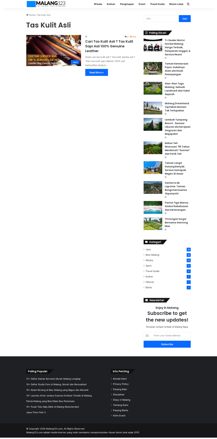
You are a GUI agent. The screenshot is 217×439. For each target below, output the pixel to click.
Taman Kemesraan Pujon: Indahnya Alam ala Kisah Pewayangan (176, 69)
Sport (149, 265)
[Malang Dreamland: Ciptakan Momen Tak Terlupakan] (153, 108)
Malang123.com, (55, 428)
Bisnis (149, 287)
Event (142, 4)
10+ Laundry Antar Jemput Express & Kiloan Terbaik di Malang (59, 395)
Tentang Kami (120, 405)
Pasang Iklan (120, 389)
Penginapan (127, 4)
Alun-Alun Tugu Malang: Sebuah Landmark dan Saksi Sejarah (177, 89)
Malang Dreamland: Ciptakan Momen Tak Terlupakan (177, 107)
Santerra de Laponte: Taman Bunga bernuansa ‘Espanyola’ (176, 188)
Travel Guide (157, 4)
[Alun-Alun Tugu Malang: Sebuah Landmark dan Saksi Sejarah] (153, 88)
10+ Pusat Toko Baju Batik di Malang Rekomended (52, 406)
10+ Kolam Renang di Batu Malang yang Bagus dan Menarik (57, 390)
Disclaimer (118, 394)
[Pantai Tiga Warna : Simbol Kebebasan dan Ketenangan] (153, 207)
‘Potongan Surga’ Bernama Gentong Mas (176, 222)
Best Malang (152, 254)
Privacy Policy (121, 384)
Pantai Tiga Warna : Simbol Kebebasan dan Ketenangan (177, 206)
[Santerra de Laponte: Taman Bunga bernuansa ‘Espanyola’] (153, 187)
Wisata (98, 4)
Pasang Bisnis (120, 410)
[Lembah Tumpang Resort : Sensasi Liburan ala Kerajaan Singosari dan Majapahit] (153, 124)
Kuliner (111, 4)
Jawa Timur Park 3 (36, 412)
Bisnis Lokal (176, 4)
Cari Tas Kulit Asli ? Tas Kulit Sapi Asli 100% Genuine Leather (109, 46)
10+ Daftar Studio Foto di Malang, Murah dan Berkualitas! (56, 384)
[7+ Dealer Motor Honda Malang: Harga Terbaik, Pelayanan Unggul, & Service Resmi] (153, 45)
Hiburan (150, 282)
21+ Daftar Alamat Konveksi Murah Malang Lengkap (53, 378)
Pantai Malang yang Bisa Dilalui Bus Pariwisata (50, 401)
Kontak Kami (120, 378)
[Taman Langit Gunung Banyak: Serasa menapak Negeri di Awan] (153, 167)
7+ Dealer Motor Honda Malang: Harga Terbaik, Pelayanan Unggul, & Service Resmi (177, 47)
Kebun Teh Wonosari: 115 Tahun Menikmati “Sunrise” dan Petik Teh (177, 148)
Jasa (148, 249)
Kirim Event (119, 415)
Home (31, 15)
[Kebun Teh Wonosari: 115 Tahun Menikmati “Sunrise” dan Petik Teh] (153, 147)
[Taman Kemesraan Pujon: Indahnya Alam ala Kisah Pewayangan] (153, 68)
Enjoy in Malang (121, 399)
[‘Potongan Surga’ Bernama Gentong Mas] (153, 223)
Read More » (97, 72)
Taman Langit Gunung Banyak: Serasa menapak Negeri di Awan (175, 168)
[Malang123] (46, 4)
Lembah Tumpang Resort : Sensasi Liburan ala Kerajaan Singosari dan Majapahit (178, 127)
